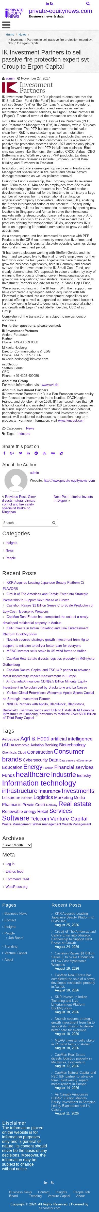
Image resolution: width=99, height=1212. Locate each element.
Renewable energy (19, 811)
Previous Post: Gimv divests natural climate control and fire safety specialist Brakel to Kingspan (19, 504)
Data (53, 760)
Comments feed (17, 879)
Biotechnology (72, 744)
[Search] (88, 3)
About (9, 960)
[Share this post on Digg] (53, 453)
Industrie (24, 434)
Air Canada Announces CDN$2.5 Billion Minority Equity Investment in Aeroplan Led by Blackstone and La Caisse (73, 1101)
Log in (10, 864)
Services (60, 811)
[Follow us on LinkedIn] (47, 4)
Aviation (37, 745)
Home (10, 34)
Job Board (15, 938)
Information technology (39, 783)
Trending (11, 946)
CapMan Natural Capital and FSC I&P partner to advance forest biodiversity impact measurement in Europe (73, 1078)
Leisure (8, 797)
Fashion (48, 767)
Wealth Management (76, 824)
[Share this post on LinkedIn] (28, 453)
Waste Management (16, 824)
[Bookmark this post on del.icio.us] (61, 453)
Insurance (49, 791)
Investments (78, 790)
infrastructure (19, 790)
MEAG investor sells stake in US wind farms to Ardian (46, 651)
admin (10, 78)
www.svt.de (50, 385)
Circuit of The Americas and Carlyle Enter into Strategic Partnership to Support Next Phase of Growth (73, 937)
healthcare (33, 774)
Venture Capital (69, 819)
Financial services (74, 767)
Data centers (67, 760)
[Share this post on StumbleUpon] (44, 453)
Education (12, 767)
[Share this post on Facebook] (4, 453)
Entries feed (14, 871)
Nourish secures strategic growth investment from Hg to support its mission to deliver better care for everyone (73, 1024)
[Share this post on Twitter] (20, 453)
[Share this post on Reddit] (36, 453)
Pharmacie (12, 805)
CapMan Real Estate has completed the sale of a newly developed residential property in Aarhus (73, 980)
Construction (40, 752)
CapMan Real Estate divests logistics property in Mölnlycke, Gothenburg (71, 1058)
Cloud (22, 752)
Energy (32, 766)
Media (79, 797)
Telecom (39, 819)
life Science (24, 797)
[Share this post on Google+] (12, 453)
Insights (11, 543)
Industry (84, 775)
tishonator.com (49, 1208)
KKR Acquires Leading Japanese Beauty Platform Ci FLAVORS (72, 917)
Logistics (43, 797)
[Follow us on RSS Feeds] (52, 4)
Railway (51, 805)
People (11, 558)
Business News (16, 913)
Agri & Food (35, 738)
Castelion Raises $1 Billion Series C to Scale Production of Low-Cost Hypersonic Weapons (72, 959)
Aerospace (10, 739)
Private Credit (34, 805)
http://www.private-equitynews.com (69, 480)
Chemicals (9, 752)
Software (15, 818)
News (22, 34)
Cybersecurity (35, 760)
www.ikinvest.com (72, 420)
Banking (51, 745)
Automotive (20, 745)
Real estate (74, 803)
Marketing (63, 797)
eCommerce (84, 760)
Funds (8, 775)
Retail (42, 811)
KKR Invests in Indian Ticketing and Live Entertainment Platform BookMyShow (69, 1002)
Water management (46, 824)
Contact (10, 920)
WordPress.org (16, 887)
